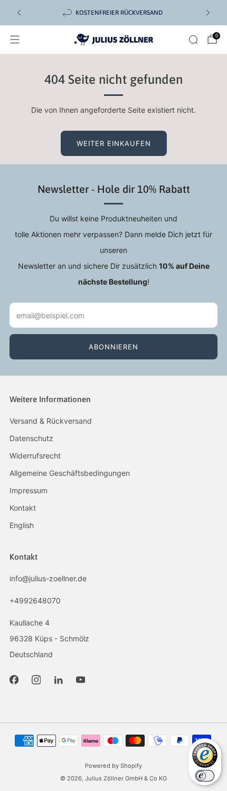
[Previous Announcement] (19, 12)
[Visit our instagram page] (36, 680)
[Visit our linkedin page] (58, 680)
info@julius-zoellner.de (48, 578)
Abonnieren (113, 347)
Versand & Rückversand (51, 420)
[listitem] (113, 12)
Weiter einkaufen (114, 143)
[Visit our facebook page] (14, 680)
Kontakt (23, 507)
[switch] (204, 776)
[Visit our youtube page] (80, 680)
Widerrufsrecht (35, 455)
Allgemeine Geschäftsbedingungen (70, 472)
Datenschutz (31, 438)
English (22, 525)
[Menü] (15, 39)
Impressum (29, 490)
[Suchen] (193, 39)
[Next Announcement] (208, 12)
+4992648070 (35, 600)
